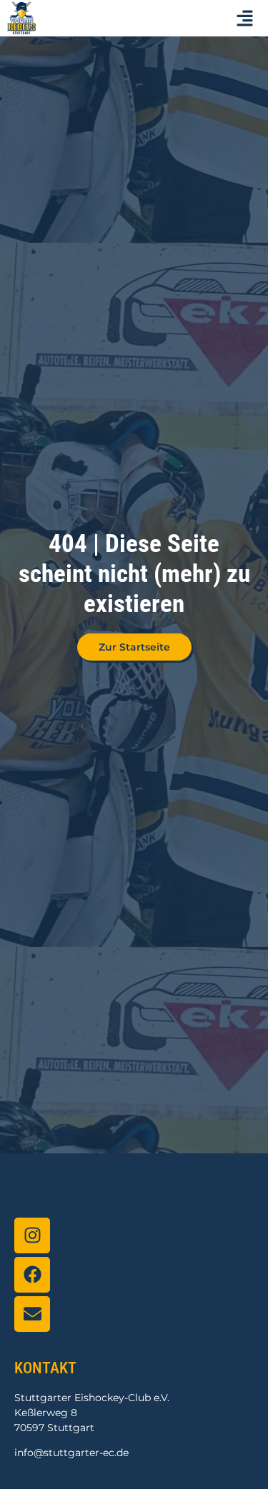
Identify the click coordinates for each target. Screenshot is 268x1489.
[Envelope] (32, 1314)
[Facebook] (32, 1275)
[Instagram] (32, 1235)
